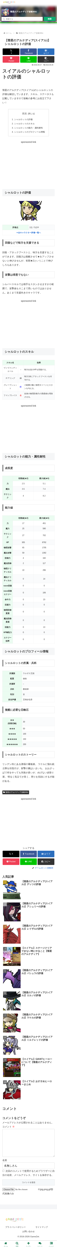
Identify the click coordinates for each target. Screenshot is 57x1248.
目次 (24, 113)
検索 (50, 19)
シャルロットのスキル (24, 123)
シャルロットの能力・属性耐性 (28, 128)
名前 (4, 1160)
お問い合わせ (28, 1231)
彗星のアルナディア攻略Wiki (23, 11)
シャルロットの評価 (23, 119)
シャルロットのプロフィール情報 (29, 132)
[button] (46, 59)
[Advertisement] (28, 164)
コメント (8, 1126)
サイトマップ (42, 1227)
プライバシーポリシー (15, 1227)
